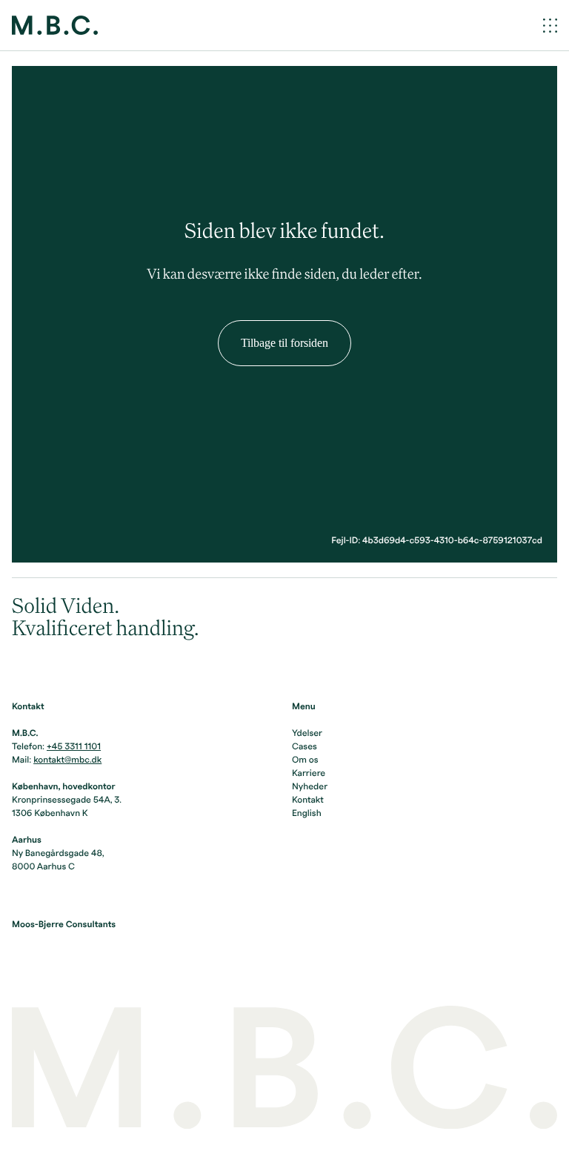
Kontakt (308, 800)
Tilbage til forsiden (284, 342)
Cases (304, 747)
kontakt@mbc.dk (67, 760)
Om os (305, 760)
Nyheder (309, 787)
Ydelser (307, 733)
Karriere (308, 773)
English (307, 813)
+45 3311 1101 (74, 747)
